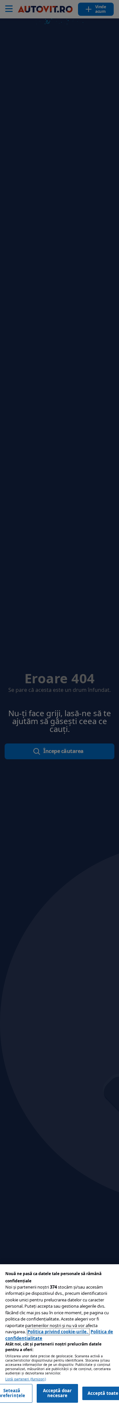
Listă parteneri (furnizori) (25, 1379)
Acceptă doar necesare (57, 1393)
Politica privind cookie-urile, (58, 1332)
